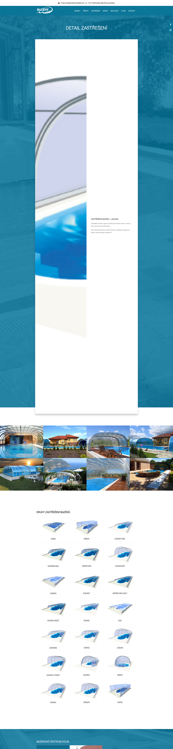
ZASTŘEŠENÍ (95, 11)
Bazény (77, 11)
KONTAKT (131, 11)
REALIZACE (114, 11)
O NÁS (123, 11)
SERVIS (105, 11)
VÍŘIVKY (85, 11)
